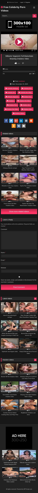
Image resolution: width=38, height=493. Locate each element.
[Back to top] (32, 487)
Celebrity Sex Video (26, 92)
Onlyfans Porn (13, 105)
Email (3, 260)
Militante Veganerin (13, 96)
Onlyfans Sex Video (12, 109)
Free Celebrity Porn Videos (13, 8)
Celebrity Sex (11, 92)
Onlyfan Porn (27, 96)
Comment (4, 229)
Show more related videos (19, 211)
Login (21, 2)
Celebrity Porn (28, 88)
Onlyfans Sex (26, 105)
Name (3, 252)
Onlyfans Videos (19, 113)
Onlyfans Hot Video (24, 100)
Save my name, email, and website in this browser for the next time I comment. (18, 281)
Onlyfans (11, 100)
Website (3, 268)
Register (27, 2)
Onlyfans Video (28, 109)
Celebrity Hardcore (12, 88)
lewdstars (22, 81)
